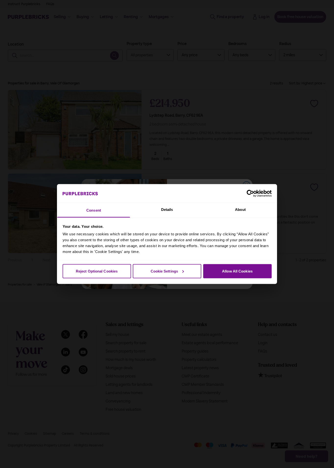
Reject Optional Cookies (97, 271)
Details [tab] (167, 209)
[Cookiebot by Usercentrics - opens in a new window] (250, 193)
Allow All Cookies (237, 271)
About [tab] (240, 209)
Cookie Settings (164, 271)
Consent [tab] (93, 210)
